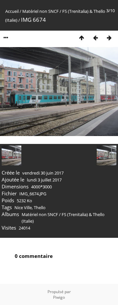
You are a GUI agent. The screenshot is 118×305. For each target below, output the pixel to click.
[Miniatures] (81, 38)
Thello (40, 207)
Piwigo (59, 297)
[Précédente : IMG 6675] (95, 38)
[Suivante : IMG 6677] (109, 38)
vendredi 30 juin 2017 (43, 173)
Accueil (12, 11)
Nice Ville (23, 207)
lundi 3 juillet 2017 (44, 180)
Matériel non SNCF (40, 11)
